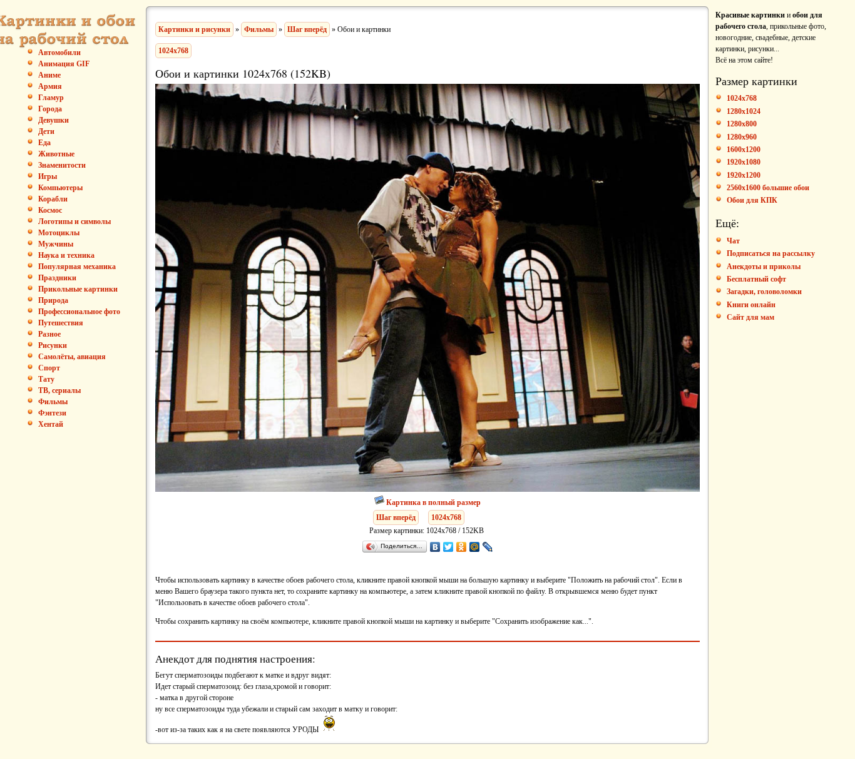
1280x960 (742, 137)
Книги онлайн (751, 304)
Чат (733, 241)
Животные (56, 154)
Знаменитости (62, 165)
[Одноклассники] (461, 547)
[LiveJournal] (487, 547)
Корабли (53, 199)
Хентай (50, 424)
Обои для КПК (752, 200)
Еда (44, 142)
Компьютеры (60, 187)
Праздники (57, 277)
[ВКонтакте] (435, 547)
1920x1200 (743, 175)
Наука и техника (66, 255)
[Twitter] (448, 547)
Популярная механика (77, 266)
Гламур (51, 97)
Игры (47, 176)
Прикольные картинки (78, 289)
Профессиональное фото (79, 311)
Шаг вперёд (307, 29)
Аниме (49, 75)
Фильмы (53, 401)
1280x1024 (743, 111)
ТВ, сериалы (59, 390)
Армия (50, 86)
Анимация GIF (64, 63)
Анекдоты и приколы (764, 266)
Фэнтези (52, 413)
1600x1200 (743, 149)
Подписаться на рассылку (771, 253)
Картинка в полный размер (433, 502)
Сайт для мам (750, 317)
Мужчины (55, 244)
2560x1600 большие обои (768, 187)
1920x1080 (743, 162)
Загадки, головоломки (764, 291)
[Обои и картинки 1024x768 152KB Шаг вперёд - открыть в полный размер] (427, 489)
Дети (46, 131)
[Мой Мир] (474, 547)
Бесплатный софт (756, 279)
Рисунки (52, 345)
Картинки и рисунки (194, 29)
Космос (50, 210)
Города (50, 108)
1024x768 (173, 50)
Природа (53, 300)
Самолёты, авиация (72, 356)
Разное (49, 334)
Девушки (53, 120)
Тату (46, 379)
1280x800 (742, 124)
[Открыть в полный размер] (380, 502)
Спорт (49, 368)
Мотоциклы (58, 232)
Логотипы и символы (74, 221)
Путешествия (60, 322)
